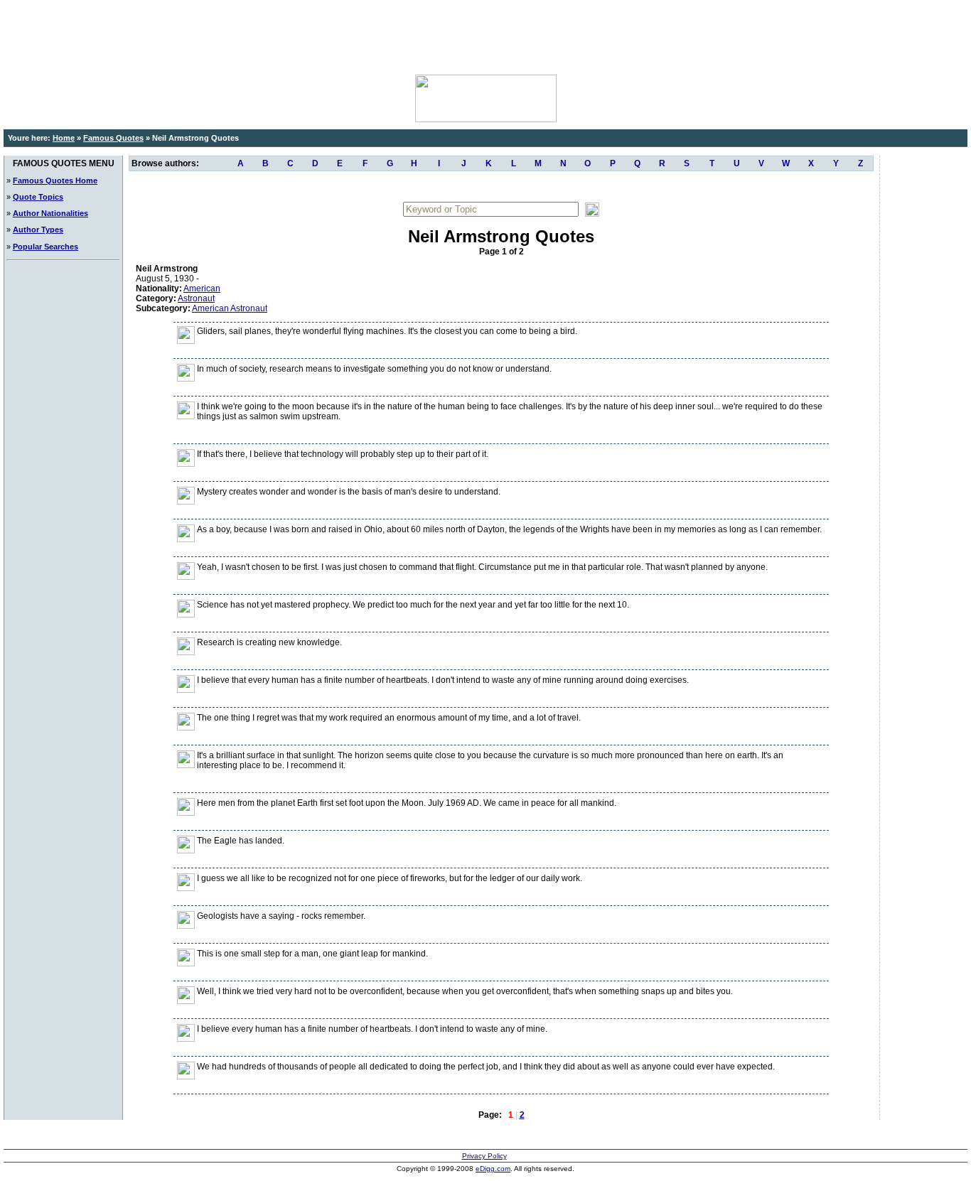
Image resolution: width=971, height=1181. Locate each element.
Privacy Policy (484, 1156)
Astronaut (196, 298)
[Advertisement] (485, 36)
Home (64, 138)
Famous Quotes (113, 138)
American (201, 288)
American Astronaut (229, 308)
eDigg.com (493, 1168)
